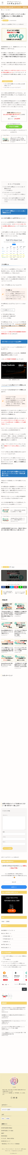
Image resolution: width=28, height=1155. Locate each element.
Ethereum (17, 976)
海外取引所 (6, 941)
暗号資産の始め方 (8, 939)
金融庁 (2, 1133)
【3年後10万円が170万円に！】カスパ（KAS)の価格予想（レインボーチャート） (17, 520)
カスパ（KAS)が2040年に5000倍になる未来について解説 (17, 510)
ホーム (3, 1149)
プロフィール (7, 1150)
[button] (3, 587)
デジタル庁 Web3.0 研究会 (7, 1138)
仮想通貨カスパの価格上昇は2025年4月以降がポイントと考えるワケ (14, 1016)
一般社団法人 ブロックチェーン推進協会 (10, 1143)
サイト (4, 841)
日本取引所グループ (5, 1141)
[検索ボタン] (25, 3)
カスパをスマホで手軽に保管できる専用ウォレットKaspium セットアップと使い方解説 (13, 1028)
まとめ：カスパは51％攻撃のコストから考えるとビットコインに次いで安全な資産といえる (14, 199)
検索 (24, 989)
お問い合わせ (23, 1149)
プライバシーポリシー (9, 1149)
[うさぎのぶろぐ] (14, 3)
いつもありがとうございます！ (17, 1150)
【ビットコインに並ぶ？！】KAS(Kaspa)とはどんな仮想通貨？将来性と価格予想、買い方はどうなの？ (17, 139)
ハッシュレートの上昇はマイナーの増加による (15, 963)
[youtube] (14, 1098)
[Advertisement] (14, 162)
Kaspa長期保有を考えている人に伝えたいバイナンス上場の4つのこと (14, 1022)
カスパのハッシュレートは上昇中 (12, 192)
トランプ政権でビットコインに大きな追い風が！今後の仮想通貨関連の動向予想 (14, 1034)
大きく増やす (5, 20)
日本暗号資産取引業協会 (6, 1128)
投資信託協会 (4, 1136)
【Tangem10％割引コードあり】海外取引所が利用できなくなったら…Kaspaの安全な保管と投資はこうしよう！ (14, 1010)
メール (4, 837)
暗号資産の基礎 (7, 936)
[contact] (16, 1098)
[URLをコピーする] (25, 587)
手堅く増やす (7, 944)
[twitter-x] (11, 1098)
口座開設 (7, 921)
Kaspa (13, 567)
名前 (4, 832)
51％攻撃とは (9, 190)
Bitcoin (5, 976)
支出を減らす (7, 947)
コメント (5, 815)
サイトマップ (17, 1149)
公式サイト (14, 887)
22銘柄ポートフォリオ (9, 930)
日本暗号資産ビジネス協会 (7, 1130)
